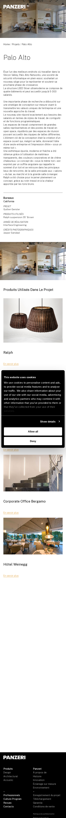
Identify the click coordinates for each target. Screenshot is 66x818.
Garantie (37, 802)
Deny (33, 441)
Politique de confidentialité (43, 814)
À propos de (40, 772)
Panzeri (37, 768)
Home (6, 44)
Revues (7, 802)
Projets (16, 44)
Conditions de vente (44, 806)
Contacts (8, 806)
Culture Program (12, 799)
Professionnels (11, 795)
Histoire (37, 776)
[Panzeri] (14, 6)
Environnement (41, 787)
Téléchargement (42, 799)
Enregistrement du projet (46, 795)
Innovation (39, 780)
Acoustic (8, 780)
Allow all (33, 431)
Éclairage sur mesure (44, 784)
